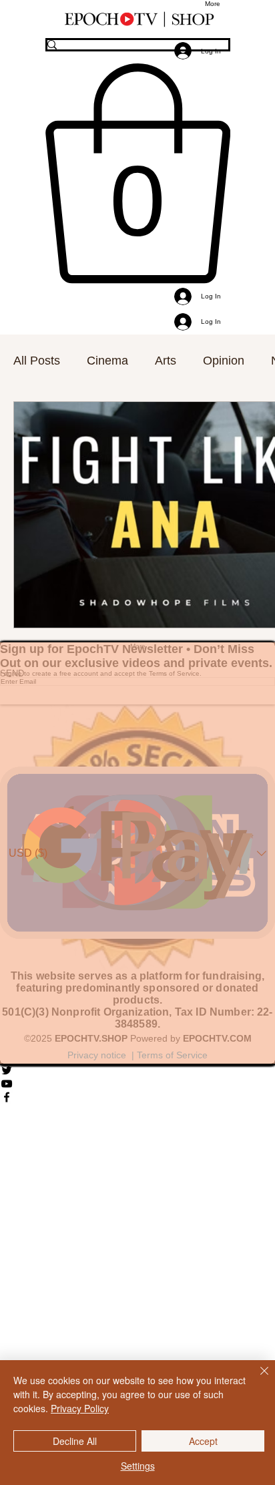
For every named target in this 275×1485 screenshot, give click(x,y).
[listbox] (137, 853)
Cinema (107, 360)
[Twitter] (137, 1070)
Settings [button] (138, 1465)
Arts (165, 360)
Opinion (223, 360)
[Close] (256, 1379)
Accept (203, 1441)
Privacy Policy (80, 1408)
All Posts (36, 360)
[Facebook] (137, 1097)
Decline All (75, 1441)
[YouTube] (137, 1083)
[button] (137, 173)
